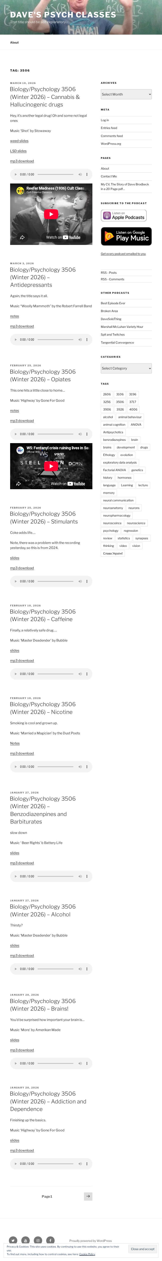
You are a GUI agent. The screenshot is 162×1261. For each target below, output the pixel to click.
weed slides (19, 141)
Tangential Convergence (117, 342)
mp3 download (22, 161)
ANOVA (136, 424)
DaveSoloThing (111, 319)
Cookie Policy (87, 1254)
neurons (133, 508)
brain (134, 439)
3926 (120, 409)
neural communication (118, 500)
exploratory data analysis (120, 462)
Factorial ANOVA (114, 470)
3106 (120, 394)
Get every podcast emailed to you (123, 253)
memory (109, 492)
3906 (107, 409)
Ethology (109, 455)
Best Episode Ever (113, 303)
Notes (15, 743)
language (109, 485)
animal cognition (114, 424)
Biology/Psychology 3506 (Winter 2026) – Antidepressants (43, 277)
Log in (105, 120)
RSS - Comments (112, 279)
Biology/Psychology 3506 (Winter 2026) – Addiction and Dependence (48, 1101)
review (107, 538)
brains (107, 447)
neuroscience (136, 523)
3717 (132, 402)
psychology (110, 530)
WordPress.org (111, 143)
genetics (137, 470)
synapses (141, 538)
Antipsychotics (113, 432)
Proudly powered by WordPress (90, 1240)
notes (14, 316)
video (123, 545)
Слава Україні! (113, 553)
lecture (143, 485)
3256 (107, 402)
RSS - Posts (109, 272)
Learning (127, 485)
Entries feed (109, 128)
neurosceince (112, 523)
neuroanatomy (113, 508)
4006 (133, 409)
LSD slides (18, 151)
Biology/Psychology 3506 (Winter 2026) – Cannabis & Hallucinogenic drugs (45, 97)
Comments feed (112, 136)
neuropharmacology (116, 515)
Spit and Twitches (113, 334)
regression (131, 530)
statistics (124, 538)
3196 (132, 394)
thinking (108, 545)
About (14, 42)
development (126, 447)
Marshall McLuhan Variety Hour (122, 326)
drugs (144, 447)
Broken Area (109, 311)
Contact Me (109, 176)
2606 (107, 394)
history (107, 477)
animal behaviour (130, 417)
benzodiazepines (114, 439)
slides (14, 558)
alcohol (108, 417)
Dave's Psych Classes (63, 14)
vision (136, 545)
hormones (124, 477)
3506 (120, 402)
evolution (126, 455)
